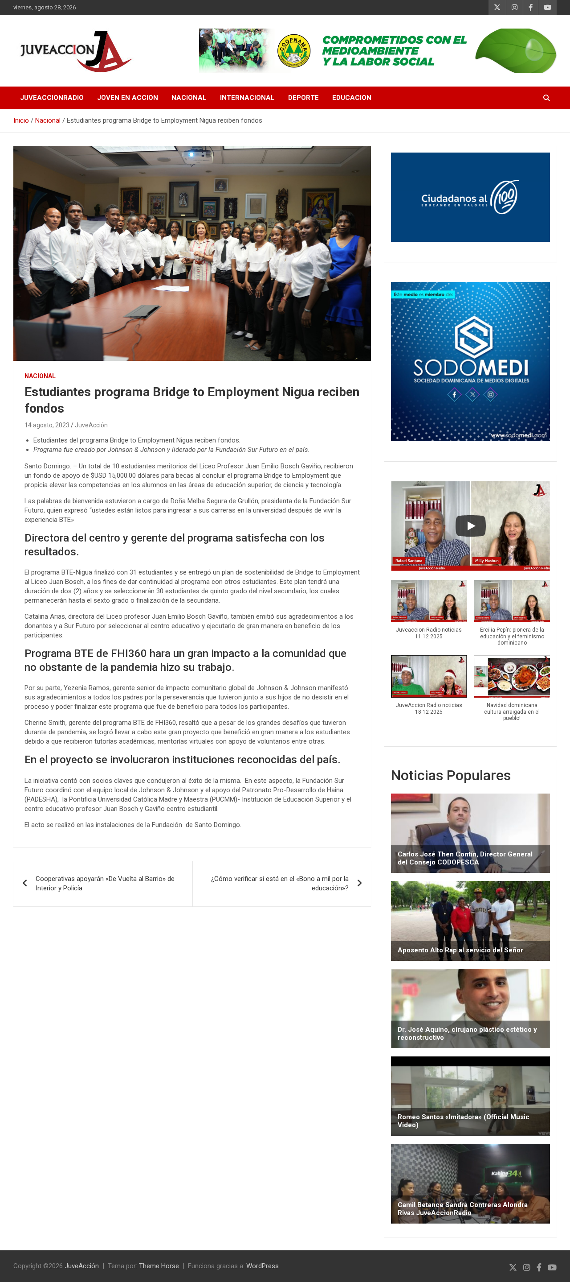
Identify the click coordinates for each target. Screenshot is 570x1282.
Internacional (247, 98)
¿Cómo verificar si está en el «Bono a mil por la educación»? (280, 883)
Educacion (351, 98)
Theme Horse (159, 1266)
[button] (428, 614)
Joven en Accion (127, 98)
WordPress (262, 1266)
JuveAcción (91, 425)
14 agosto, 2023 (46, 425)
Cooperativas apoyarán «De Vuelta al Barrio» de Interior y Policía (105, 883)
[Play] (471, 526)
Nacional (189, 98)
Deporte (303, 98)
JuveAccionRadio (52, 98)
